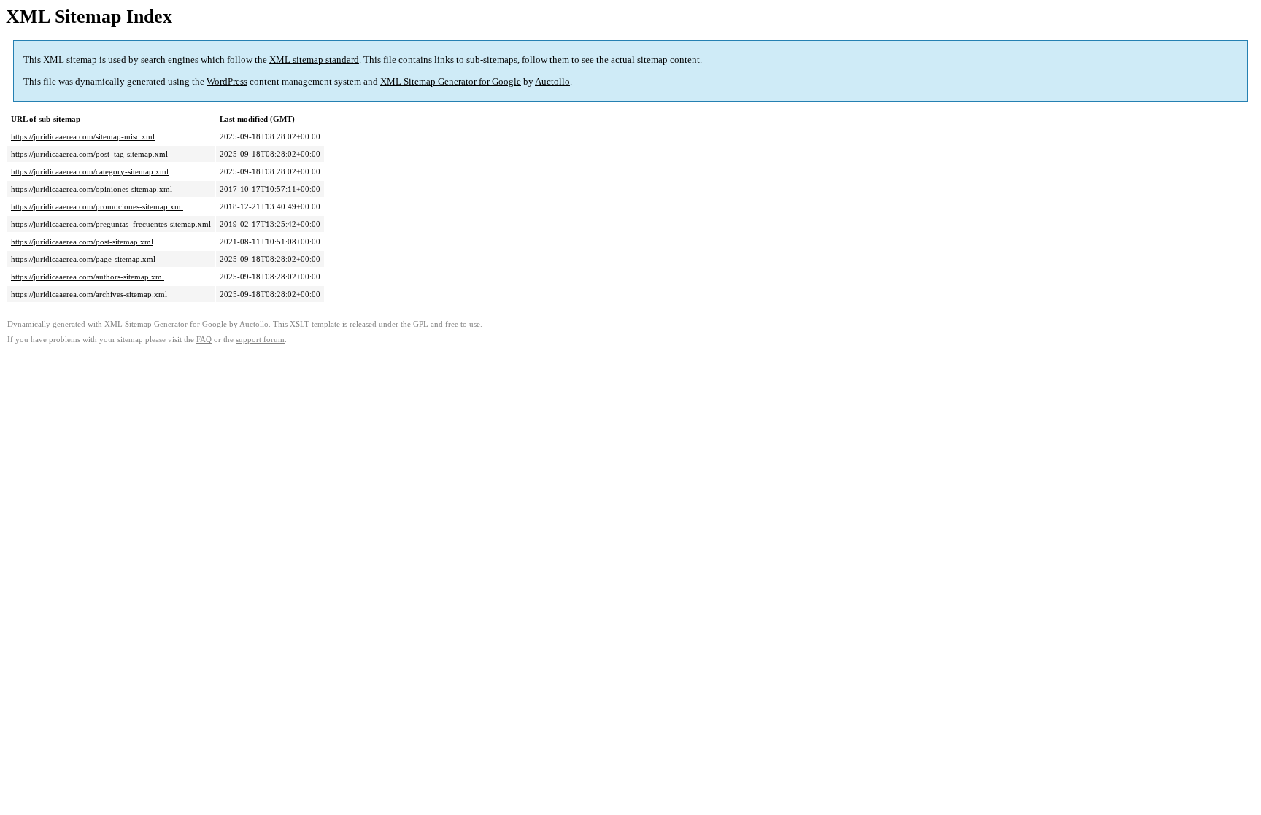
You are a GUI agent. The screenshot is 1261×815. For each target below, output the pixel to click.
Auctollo (552, 81)
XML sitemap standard (314, 59)
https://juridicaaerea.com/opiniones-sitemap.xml (91, 189)
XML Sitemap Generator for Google (450, 81)
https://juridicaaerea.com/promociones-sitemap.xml (97, 206)
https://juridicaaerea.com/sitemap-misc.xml (83, 136)
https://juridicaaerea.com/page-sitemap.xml (83, 259)
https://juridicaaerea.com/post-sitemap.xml (82, 241)
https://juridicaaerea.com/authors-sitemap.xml (87, 276)
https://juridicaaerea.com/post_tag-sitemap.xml (89, 154)
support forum (260, 340)
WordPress (227, 81)
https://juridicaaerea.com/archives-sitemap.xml (89, 294)
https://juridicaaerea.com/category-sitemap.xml (90, 171)
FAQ (204, 340)
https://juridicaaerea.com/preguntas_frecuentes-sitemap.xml (111, 224)
